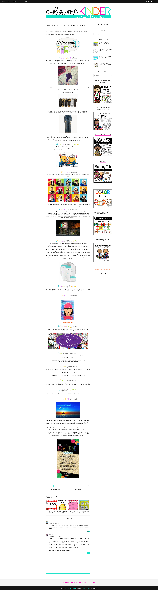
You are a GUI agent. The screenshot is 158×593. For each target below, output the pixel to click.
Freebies (15, 1)
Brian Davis (52, 534)
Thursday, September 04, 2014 (55, 536)
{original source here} (68, 322)
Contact (26, 1)
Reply (88, 531)
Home (3, 1)
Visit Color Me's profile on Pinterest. (102, 269)
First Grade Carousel (54, 522)
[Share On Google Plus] (86, 485)
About (8, 1)
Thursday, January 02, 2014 (54, 523)
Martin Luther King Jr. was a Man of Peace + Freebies (105, 51)
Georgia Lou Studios (86, 588)
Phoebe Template (73, 588)
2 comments (50, 485)
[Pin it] (88, 485)
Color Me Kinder (66, 588)
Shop (20, 1)
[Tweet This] (83, 485)
